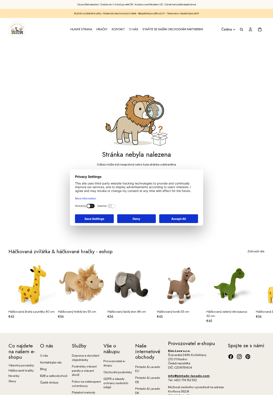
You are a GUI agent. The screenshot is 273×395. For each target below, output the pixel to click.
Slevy (12, 381)
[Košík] (259, 29)
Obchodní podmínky (117, 372)
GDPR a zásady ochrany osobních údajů (115, 383)
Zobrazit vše (255, 251)
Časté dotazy (49, 382)
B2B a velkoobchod (53, 376)
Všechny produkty (21, 365)
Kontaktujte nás (50, 362)
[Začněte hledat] (241, 29)
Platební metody (83, 392)
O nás (44, 355)
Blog (43, 369)
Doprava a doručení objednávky (85, 358)
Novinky (14, 376)
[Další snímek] (259, 291)
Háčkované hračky (21, 370)
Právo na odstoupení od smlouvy (86, 384)
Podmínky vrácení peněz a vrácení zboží (84, 371)
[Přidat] (50, 301)
